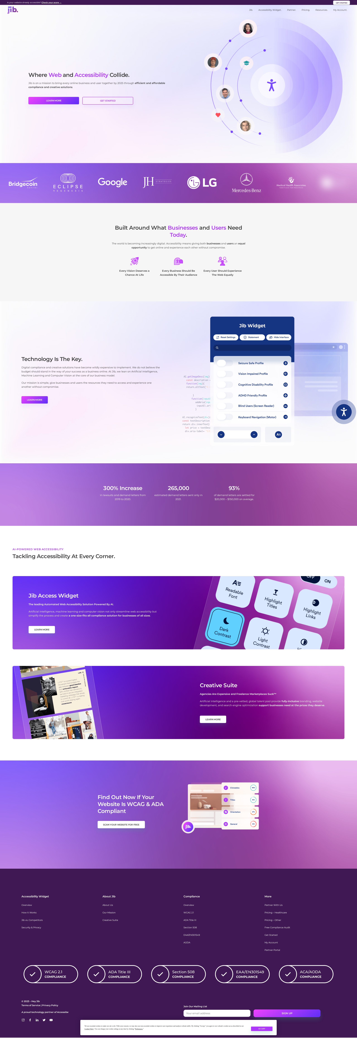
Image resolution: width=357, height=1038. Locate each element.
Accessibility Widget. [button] (269, 10)
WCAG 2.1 (189, 912)
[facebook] (30, 1019)
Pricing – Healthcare (276, 912)
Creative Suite (110, 920)
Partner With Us (274, 905)
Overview (26, 905)
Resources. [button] (321, 10)
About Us (107, 905)
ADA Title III (190, 920)
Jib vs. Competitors (32, 920)
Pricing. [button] (306, 10)
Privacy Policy (50, 1005)
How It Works (29, 912)
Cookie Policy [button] (89, 1029)
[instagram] (23, 1019)
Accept (261, 1029)
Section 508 (190, 927)
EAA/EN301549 (192, 935)
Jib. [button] (251, 10)
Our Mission (109, 912)
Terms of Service (30, 1005)
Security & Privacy (31, 927)
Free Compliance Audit (277, 927)
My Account (271, 942)
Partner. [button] (291, 10)
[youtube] (51, 1019)
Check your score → (51, 2)
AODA (187, 942)
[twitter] (44, 1019)
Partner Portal (272, 950)
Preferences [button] (139, 1029)
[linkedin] (37, 1019)
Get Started (271, 935)
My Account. (340, 10)
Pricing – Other (273, 920)
